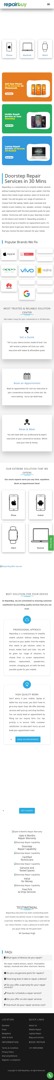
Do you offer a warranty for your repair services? (24, 986)
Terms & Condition (10, 1048)
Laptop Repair (35, 1033)
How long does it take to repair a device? (26, 978)
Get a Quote (27, 811)
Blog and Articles (36, 1037)
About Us (33, 1025)
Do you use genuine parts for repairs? (25, 973)
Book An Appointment (28, 739)
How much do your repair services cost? (25, 1004)
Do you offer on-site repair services (24, 999)
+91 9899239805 (36, 1048)
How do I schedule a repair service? (23, 993)
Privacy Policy (8, 1052)
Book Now (51, 543)
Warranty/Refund (9, 1056)
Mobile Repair (35, 1029)
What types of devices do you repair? (23, 957)
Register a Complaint (11, 1060)
